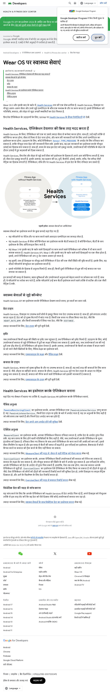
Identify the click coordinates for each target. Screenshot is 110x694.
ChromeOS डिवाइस (82, 576)
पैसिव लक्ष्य (53, 354)
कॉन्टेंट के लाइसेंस (37, 538)
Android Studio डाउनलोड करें (50, 617)
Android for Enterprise (12, 572)
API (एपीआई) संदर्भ (45, 613)
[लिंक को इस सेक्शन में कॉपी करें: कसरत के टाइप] (22, 362)
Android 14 (8, 617)
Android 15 (7, 613)
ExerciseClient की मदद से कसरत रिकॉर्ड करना (46, 480)
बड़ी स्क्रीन (78, 567)
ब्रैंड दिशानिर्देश (25, 674)
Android (6, 567)
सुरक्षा (5, 576)
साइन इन (55, 526)
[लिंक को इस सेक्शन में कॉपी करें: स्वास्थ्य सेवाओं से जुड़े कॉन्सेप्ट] (44, 295)
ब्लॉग (5, 589)
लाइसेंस (14, 674)
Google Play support (82, 613)
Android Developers (11, 53)
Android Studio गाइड (47, 604)
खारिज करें (81, 37)
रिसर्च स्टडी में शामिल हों (82, 617)
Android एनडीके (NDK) (48, 622)
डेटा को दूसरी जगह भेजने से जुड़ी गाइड (31, 25)
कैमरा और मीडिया (45, 580)
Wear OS (78, 572)
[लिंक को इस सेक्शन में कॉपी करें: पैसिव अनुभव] (19, 404)
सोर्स (4, 580)
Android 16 (8, 609)
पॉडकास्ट (6, 593)
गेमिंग (40, 567)
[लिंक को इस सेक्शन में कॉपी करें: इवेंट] (10, 334)
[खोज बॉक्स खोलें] (70, 3)
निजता (41, 585)
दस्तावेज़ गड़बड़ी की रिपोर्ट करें (84, 609)
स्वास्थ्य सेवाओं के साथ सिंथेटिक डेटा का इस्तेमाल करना (49, 502)
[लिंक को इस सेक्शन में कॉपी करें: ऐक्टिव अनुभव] (20, 429)
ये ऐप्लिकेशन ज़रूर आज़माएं (31, 53)
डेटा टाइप (29, 326)
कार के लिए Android (82, 580)
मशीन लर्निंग (43, 572)
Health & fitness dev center (19, 11)
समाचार (5, 585)
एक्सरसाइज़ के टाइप (34, 379)
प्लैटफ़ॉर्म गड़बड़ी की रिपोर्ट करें (84, 604)
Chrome (6, 652)
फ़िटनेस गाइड (75, 53)
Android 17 (7, 604)
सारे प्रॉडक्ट (7, 664)
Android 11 (7, 630)
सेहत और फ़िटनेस (45, 576)
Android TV (79, 585)
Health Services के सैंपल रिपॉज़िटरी (66, 117)
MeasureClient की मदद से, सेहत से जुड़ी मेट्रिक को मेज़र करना (53, 453)
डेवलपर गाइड (43, 609)
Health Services (44, 105)
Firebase (7, 656)
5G (40, 589)
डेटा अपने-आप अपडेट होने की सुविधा (41, 422)
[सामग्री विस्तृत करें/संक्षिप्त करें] (34, 71)
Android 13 (7, 622)
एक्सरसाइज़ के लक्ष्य (34, 354)
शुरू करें (98, 37)
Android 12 (7, 626)
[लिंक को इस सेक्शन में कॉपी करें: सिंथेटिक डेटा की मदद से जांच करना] (43, 488)
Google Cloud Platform (13, 660)
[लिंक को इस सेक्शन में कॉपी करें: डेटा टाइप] (16, 309)
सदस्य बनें (37, 680)
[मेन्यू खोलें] (4, 3)
